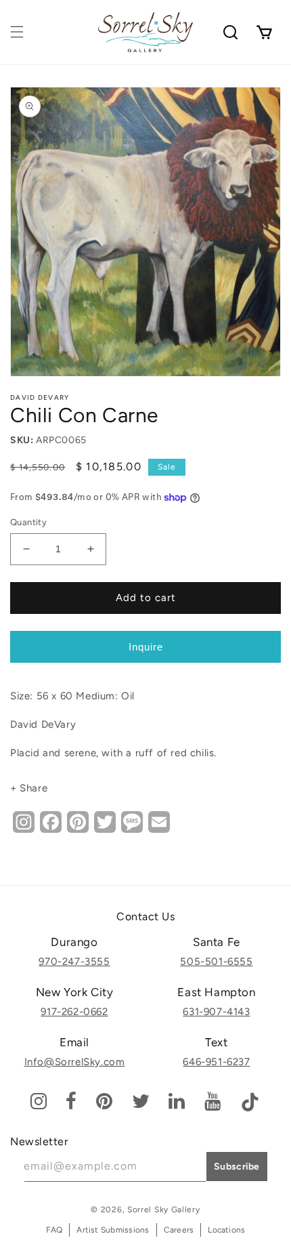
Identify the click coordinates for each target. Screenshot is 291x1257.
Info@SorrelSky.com (74, 1062)
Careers (179, 1230)
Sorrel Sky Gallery (163, 1209)
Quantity (28, 522)
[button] (17, 32)
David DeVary (40, 397)
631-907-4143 (216, 1012)
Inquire (146, 647)
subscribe (237, 1166)
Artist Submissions (112, 1230)
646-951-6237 (216, 1062)
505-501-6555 (216, 961)
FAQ (54, 1230)
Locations (226, 1230)
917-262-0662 (74, 1012)
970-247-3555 (74, 961)
